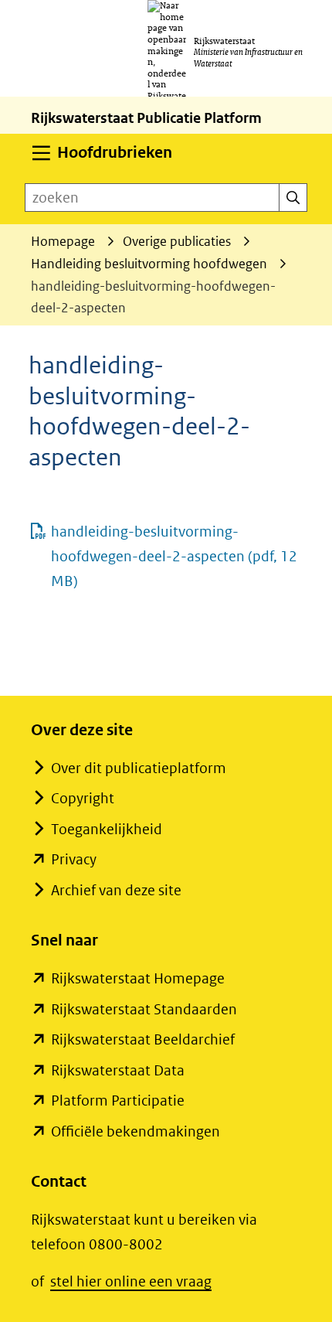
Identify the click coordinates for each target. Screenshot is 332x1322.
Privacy (74, 859)
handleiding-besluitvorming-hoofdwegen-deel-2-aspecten (174, 556)
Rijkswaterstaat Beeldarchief (143, 1039)
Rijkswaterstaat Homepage (138, 978)
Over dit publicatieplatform (138, 768)
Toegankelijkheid (106, 829)
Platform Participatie (118, 1100)
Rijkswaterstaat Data (118, 1070)
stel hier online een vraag (131, 1281)
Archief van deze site (116, 890)
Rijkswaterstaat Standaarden (144, 1009)
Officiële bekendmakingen (135, 1131)
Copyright (82, 798)
